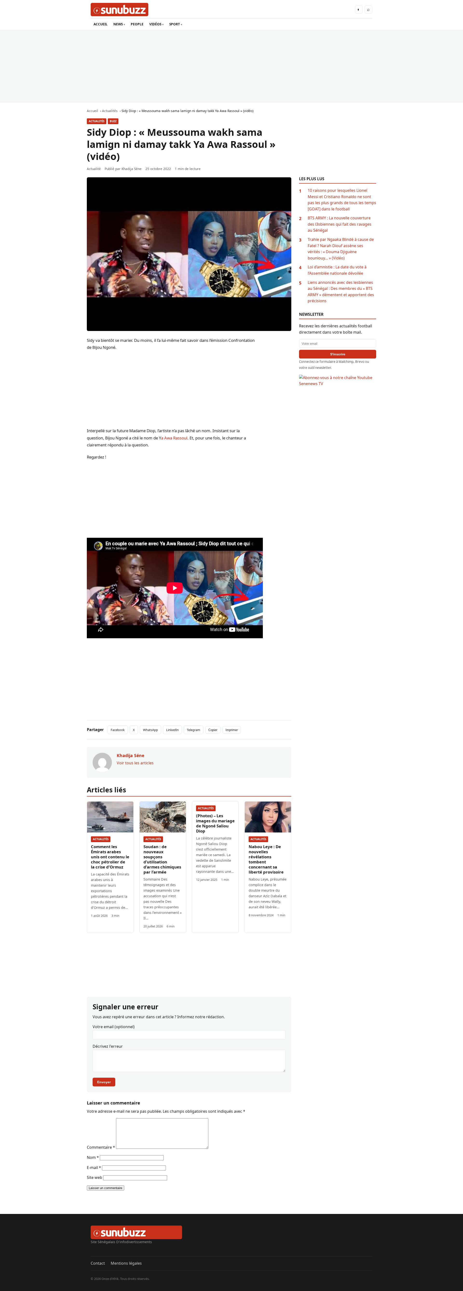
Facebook (118, 730)
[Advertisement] (231, 66)
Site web (94, 1177)
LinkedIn (172, 730)
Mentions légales (126, 1263)
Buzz (113, 121)
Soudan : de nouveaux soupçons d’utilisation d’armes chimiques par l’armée (162, 859)
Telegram (193, 730)
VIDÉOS (155, 24)
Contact (98, 1263)
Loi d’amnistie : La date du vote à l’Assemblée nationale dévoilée (337, 270)
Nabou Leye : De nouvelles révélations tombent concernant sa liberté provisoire (266, 859)
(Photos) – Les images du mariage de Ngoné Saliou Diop (215, 823)
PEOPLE (137, 24)
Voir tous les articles (135, 763)
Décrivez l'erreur (108, 1046)
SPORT (174, 24)
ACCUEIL (101, 24)
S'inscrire (337, 354)
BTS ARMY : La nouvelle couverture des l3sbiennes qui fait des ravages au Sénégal (339, 224)
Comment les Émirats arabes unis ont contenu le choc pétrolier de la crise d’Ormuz (110, 857)
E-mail (94, 1167)
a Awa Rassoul (174, 438)
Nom (93, 1157)
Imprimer (231, 730)
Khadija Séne (132, 168)
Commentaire (101, 1147)
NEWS (118, 24)
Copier (212, 730)
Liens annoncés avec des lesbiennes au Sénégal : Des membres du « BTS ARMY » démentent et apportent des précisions (341, 292)
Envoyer (104, 1082)
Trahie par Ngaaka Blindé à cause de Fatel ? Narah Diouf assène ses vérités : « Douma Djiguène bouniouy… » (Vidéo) (341, 249)
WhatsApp (150, 730)
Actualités (96, 121)
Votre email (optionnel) (114, 1026)
